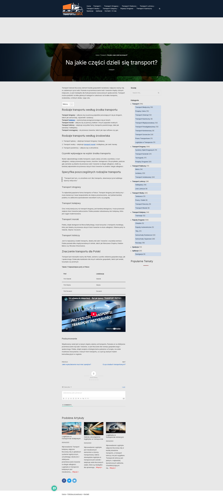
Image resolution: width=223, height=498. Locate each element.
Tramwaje (138, 216)
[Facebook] (64, 480)
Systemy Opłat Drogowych (144, 150)
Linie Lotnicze (140, 189)
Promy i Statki (140, 200)
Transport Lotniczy (138, 181)
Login (123, 387)
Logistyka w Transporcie (144, 142)
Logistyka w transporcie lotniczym (115, 436)
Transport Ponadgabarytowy (145, 127)
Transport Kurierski (141, 154)
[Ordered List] (73, 398)
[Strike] (71, 398)
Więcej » (75, 472)
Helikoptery (139, 185)
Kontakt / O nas (110, 11)
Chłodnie (138, 223)
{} (85, 398)
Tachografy (139, 158)
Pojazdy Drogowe (138, 220)
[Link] (83, 398)
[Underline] (68, 398)
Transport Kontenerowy (143, 131)
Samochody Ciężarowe (143, 239)
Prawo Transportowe (142, 138)
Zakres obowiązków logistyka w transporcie (93, 438)
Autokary (138, 173)
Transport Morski (141, 208)
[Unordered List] (76, 398)
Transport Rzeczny (142, 204)
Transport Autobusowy (143, 177)
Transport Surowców (142, 134)
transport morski (89, 144)
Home (89, 6)
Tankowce (139, 196)
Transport (103, 55)
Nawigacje (139, 254)
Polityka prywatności (75, 494)
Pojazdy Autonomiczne (143, 227)
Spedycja (90, 11)
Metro (137, 169)
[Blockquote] (78, 398)
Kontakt (86, 494)
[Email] (74, 480)
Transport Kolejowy (139, 212)
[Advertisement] (111, 30)
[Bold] (63, 398)
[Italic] (66, 398)
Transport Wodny (138, 193)
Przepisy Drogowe (141, 162)
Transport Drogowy (139, 147)
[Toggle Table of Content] (71, 104)
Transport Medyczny (142, 107)
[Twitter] (69, 480)
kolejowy (72, 120)
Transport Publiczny (139, 166)
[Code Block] (81, 398)
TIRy (137, 231)
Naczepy (138, 243)
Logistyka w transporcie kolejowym (71, 437)
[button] (101, 6)
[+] (88, 398)
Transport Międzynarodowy (145, 123)
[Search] (159, 8)
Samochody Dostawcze (143, 235)
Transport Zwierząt (142, 115)
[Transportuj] (73, 9)
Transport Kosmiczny (144, 8)
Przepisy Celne (140, 111)
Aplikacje (99, 11)
